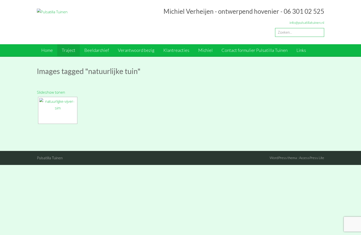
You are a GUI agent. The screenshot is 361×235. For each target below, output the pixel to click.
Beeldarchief (96, 50)
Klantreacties (176, 50)
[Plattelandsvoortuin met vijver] (57, 110)
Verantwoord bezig (136, 50)
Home (47, 50)
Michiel (205, 50)
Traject (68, 50)
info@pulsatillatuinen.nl (307, 22)
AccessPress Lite (311, 158)
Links (301, 50)
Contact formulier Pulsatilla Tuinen (255, 50)
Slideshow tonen (51, 92)
